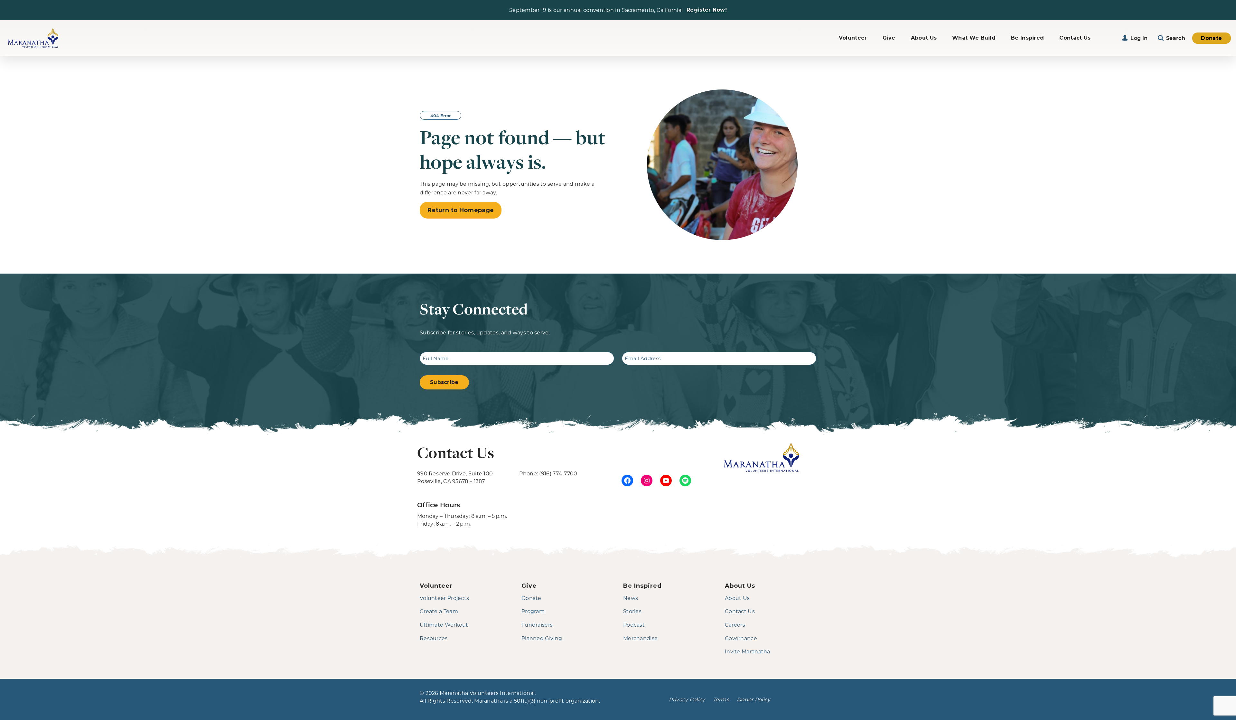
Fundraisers (537, 624)
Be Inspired (1027, 38)
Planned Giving (541, 638)
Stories (632, 611)
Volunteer (853, 38)
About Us (924, 38)
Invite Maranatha (747, 651)
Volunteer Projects (444, 597)
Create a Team (439, 611)
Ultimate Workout (444, 624)
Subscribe (444, 382)
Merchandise (640, 638)
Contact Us (1075, 38)
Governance (741, 638)
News (630, 597)
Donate (1211, 38)
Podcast (634, 624)
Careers (735, 624)
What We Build (974, 38)
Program (533, 611)
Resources (434, 638)
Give (889, 38)
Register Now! (707, 10)
